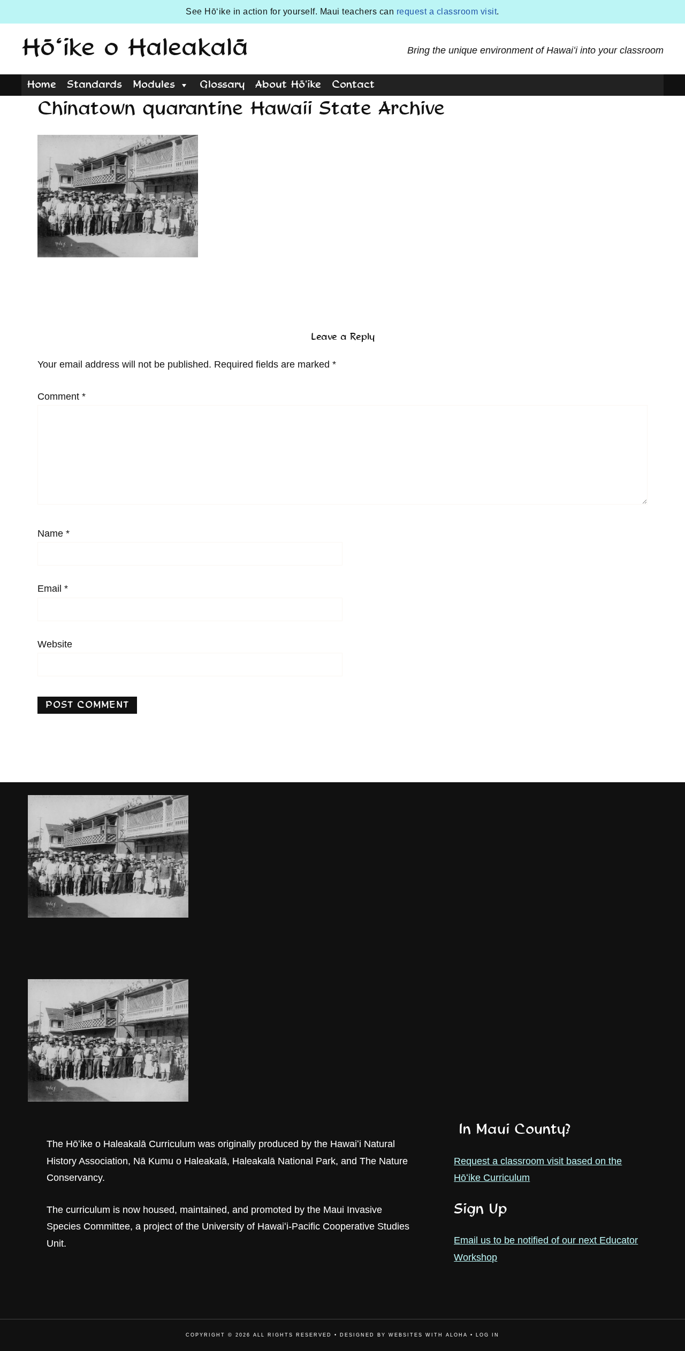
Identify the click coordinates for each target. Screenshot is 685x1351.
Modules (154, 85)
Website (54, 644)
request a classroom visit (447, 11)
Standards (94, 85)
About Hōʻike (288, 85)
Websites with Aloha (428, 1335)
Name (53, 533)
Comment (61, 396)
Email (52, 588)
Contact (353, 85)
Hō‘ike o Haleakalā (134, 48)
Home (41, 85)
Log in (487, 1335)
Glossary (222, 85)
